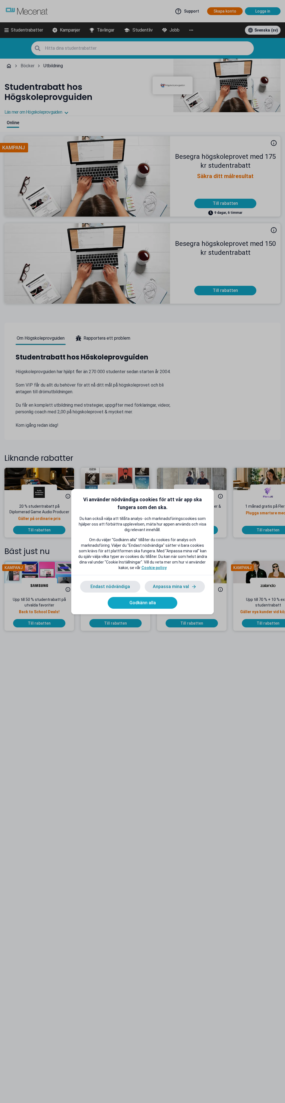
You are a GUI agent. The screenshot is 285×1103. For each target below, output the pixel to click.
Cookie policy (154, 567)
